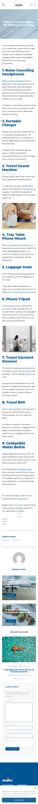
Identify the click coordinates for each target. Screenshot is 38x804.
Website (8, 740)
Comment (8, 701)
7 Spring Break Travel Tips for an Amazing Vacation (19, 671)
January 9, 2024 (23, 590)
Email (7, 733)
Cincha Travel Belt (13, 409)
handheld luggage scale (22, 274)
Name (7, 725)
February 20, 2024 (25, 675)
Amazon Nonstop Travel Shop (14, 499)
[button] (35, 5)
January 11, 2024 (21, 29)
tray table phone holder (18, 245)
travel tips (16, 540)
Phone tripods (8, 306)
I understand (19, 800)
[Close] (35, 788)
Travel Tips (7, 17)
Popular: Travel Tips (14, 666)
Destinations (9, 579)
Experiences (9, 608)
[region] (19, 794)
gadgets (6, 540)
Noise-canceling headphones (14, 81)
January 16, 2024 (23, 616)
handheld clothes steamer (24, 368)
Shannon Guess (8, 29)
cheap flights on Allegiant (13, 508)
